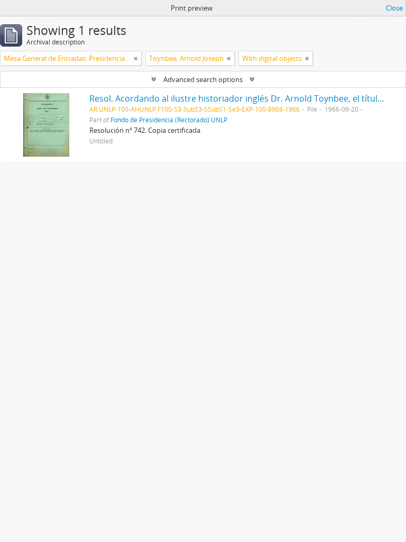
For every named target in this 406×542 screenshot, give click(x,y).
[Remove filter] (136, 58)
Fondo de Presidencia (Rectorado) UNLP (168, 119)
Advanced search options (203, 79)
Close (394, 8)
